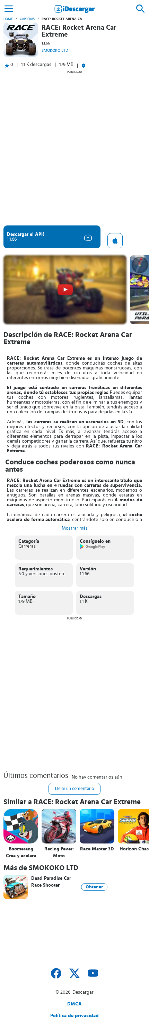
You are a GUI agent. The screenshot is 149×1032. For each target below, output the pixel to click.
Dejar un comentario (74, 789)
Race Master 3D (97, 849)
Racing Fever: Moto (59, 852)
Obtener (94, 887)
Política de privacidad (74, 1015)
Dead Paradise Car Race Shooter (51, 882)
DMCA (74, 1004)
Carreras (27, 19)
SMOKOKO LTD (55, 50)
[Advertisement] (74, 148)
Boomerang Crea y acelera (21, 852)
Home (8, 19)
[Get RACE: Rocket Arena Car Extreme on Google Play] (93, 548)
